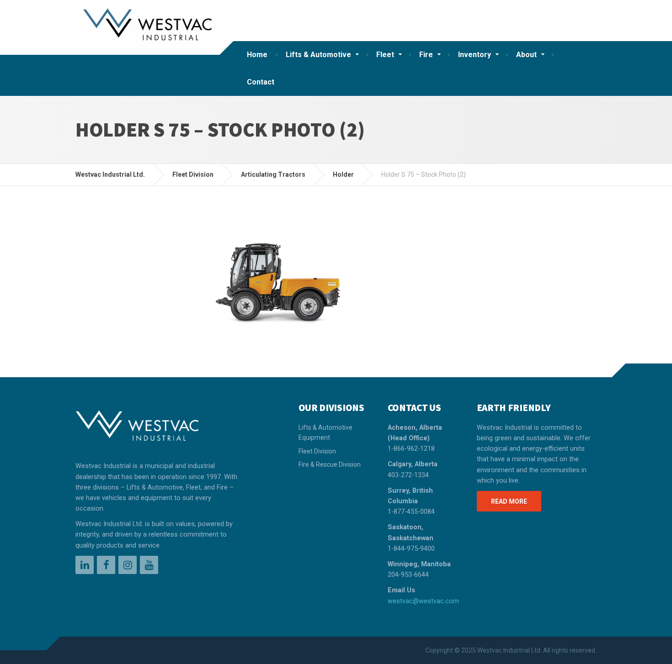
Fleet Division (317, 451)
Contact (260, 82)
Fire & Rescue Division (330, 464)
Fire (426, 54)
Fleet (385, 54)
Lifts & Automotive (318, 54)
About (526, 54)
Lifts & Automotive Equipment (325, 432)
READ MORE (509, 501)
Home (257, 54)
